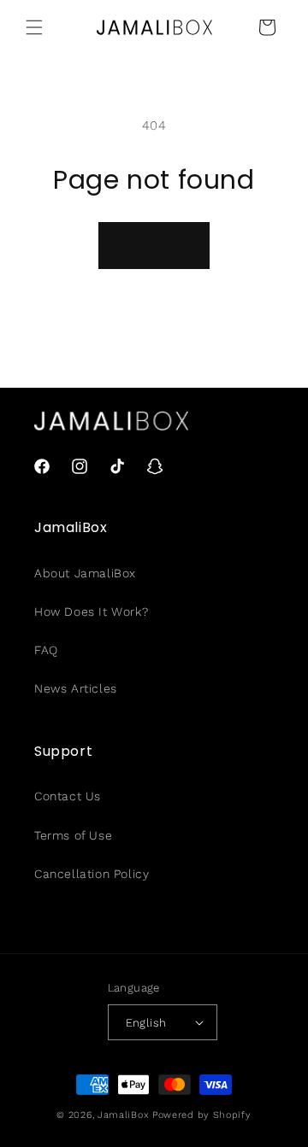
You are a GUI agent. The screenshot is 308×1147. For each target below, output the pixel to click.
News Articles (75, 688)
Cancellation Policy (91, 874)
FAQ (46, 650)
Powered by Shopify (202, 1115)
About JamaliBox (85, 573)
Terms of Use (73, 835)
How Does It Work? (91, 611)
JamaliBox (123, 1115)
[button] (34, 27)
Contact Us (67, 796)
